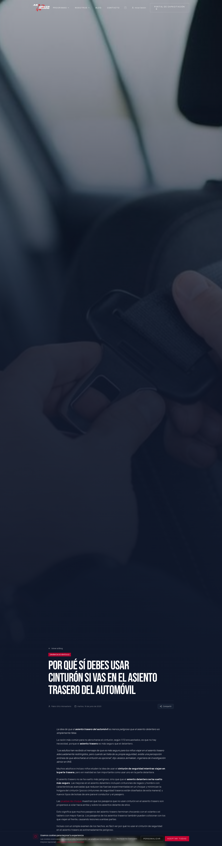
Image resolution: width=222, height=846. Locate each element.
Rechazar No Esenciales (127, 838)
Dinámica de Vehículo (59, 654)
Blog (98, 7)
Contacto (113, 7)
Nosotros (81, 7)
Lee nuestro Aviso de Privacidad (70, 842)
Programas (60, 7)
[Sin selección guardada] (125, 7)
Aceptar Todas (177, 838)
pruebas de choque (71, 801)
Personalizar (152, 838)
